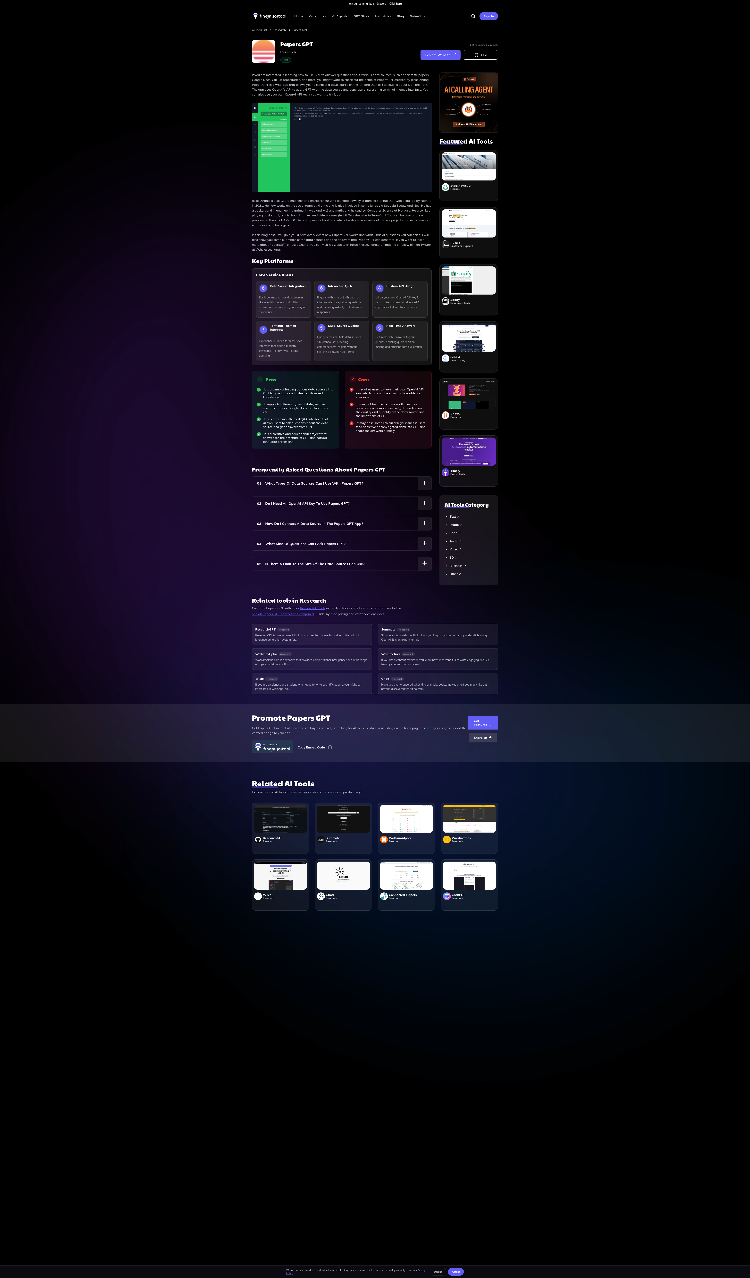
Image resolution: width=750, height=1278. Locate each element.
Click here (395, 3)
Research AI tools (312, 608)
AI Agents (340, 16)
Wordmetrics (390, 654)
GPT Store (361, 16)
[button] (473, 16)
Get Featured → (482, 723)
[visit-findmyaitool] (270, 19)
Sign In (489, 16)
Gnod (385, 679)
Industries (383, 16)
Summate (388, 629)
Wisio (259, 679)
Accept (456, 1271)
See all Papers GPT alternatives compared (283, 614)
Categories (317, 16)
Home (298, 16)
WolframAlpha (266, 654)
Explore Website (437, 55)
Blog (400, 16)
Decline (438, 1271)
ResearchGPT (265, 629)
